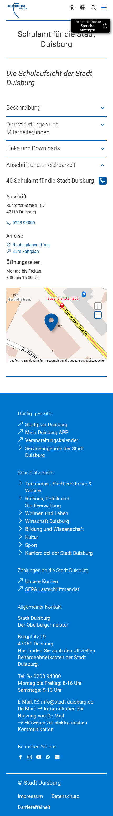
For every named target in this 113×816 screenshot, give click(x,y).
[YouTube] (38, 757)
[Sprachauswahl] (82, 7)
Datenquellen (96, 360)
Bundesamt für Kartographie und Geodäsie (52, 360)
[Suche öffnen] (93, 7)
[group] (56, 325)
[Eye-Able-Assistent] (72, 7)
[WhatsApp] (47, 757)
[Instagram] (29, 757)
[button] (56, 108)
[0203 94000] (103, 181)
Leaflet (14, 360)
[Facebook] (20, 757)
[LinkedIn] (57, 757)
